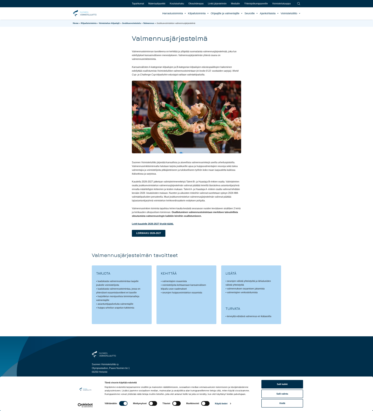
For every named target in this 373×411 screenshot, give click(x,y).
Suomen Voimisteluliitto (85, 13)
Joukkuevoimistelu (131, 23)
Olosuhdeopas (196, 3)
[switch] (153, 403)
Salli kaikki (282, 384)
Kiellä (282, 403)
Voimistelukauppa (281, 3)
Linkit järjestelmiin (217, 3)
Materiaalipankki (156, 3)
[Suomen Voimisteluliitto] (104, 354)
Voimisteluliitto (289, 13)
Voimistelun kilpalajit (109, 23)
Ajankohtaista (268, 13)
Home (76, 23)
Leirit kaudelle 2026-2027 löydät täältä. (153, 224)
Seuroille (249, 13)
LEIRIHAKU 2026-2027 (148, 233)
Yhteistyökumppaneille (256, 3)
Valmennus (148, 23)
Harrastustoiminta (172, 13)
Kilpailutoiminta (197, 13)
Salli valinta (282, 394)
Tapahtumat (138, 3)
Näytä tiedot (221, 403)
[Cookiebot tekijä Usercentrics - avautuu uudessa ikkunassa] (85, 405)
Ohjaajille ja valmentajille (225, 13)
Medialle (235, 3)
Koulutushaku (177, 3)
